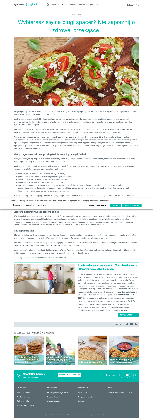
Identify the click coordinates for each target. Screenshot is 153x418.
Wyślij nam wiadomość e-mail (121, 393)
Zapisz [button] (115, 205)
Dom (64, 4)
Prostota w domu (23, 397)
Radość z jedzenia (23, 393)
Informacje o (94, 5)
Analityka (42, 205)
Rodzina (72, 4)
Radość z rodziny (23, 401)
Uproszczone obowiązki (25, 405)
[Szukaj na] (138, 4)
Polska (130, 5)
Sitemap (81, 401)
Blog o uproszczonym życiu (57, 393)
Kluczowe (17, 205)
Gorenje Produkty (53, 397)
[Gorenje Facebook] (121, 375)
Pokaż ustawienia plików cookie (77, 415)
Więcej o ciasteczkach (97, 205)
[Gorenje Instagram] (127, 375)
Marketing (30, 205)
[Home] (47, 4)
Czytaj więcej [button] (127, 315)
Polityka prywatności (85, 397)
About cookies (83, 393)
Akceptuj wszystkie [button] (132, 205)
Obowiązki (82, 4)
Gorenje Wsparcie (53, 401)
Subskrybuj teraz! (68, 375)
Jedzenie (55, 4)
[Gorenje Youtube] (133, 375)
